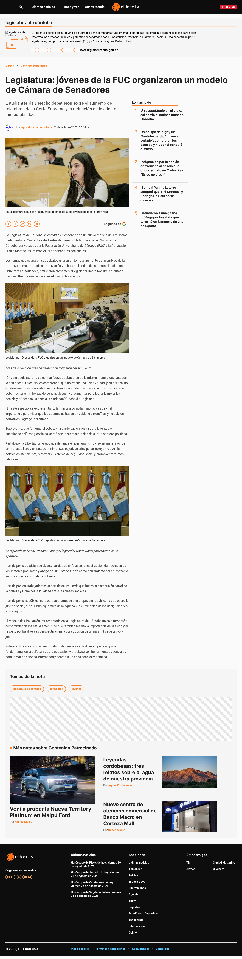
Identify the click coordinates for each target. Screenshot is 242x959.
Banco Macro (116, 830)
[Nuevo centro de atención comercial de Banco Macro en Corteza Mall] (189, 816)
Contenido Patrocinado (34, 65)
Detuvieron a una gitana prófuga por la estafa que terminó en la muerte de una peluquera (161, 219)
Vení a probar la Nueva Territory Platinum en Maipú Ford (50, 812)
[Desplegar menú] (7, 7)
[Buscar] (21, 7)
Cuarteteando (95, 7)
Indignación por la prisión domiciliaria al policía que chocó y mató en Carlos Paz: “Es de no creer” (162, 168)
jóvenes (76, 689)
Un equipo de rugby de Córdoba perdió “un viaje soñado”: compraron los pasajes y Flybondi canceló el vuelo (161, 140)
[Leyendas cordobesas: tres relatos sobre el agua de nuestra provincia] (189, 772)
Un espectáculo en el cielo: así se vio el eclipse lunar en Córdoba (162, 115)
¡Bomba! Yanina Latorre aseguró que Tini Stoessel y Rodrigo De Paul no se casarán (161, 194)
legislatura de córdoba (35, 127)
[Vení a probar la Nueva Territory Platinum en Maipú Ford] (52, 780)
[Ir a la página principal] (125, 7)
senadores (56, 689)
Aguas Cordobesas (120, 785)
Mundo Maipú (23, 821)
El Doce (9, 65)
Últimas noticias (43, 7)
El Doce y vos (70, 7)
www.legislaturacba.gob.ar (99, 50)
